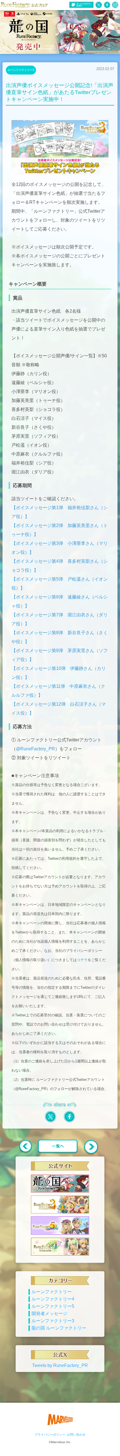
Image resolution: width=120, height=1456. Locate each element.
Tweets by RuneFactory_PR (60, 1365)
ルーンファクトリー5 (53, 1306)
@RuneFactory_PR (35, 748)
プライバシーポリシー (50, 1434)
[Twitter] (51, 1121)
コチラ (82, 960)
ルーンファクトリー (52, 1291)
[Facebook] (69, 1121)
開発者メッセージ (49, 1313)
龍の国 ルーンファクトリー (59, 1328)
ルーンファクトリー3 (21, 69)
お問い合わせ (76, 1434)
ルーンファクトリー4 (53, 1299)
